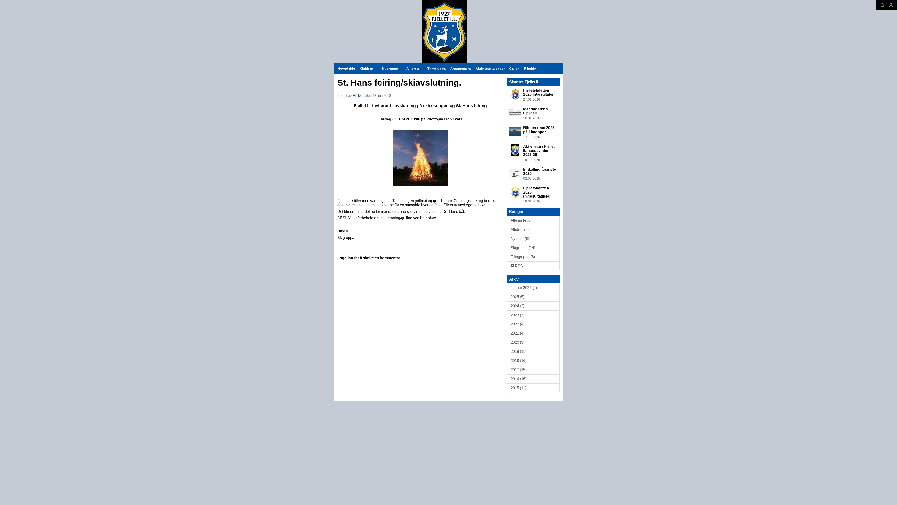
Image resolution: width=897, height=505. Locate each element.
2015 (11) (518, 388)
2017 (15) (519, 370)
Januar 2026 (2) (524, 288)
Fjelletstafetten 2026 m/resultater (538, 92)
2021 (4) (517, 333)
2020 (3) (517, 342)
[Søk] (882, 5)
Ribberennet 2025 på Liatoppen (539, 130)
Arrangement (460, 68)
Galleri (514, 68)
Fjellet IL (359, 95)
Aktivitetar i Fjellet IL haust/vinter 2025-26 (539, 150)
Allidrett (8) (520, 229)
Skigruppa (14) (523, 248)
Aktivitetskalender (490, 68)
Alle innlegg (520, 220)
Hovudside (346, 68)
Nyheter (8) (520, 239)
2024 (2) (517, 306)
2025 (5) (517, 297)
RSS (518, 266)
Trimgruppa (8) (523, 257)
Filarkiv (530, 68)
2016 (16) (519, 379)
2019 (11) (518, 352)
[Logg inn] (891, 5)
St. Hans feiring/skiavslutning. (399, 82)
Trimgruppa (436, 68)
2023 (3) (517, 315)
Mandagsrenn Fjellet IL (535, 111)
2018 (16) (519, 361)
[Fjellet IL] (444, 31)
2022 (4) (517, 324)
